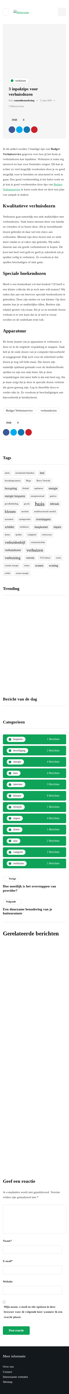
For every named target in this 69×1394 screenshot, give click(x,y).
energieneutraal (37, 496)
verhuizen (34, 550)
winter (27, 565)
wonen (39, 565)
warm (58, 558)
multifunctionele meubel (45, 511)
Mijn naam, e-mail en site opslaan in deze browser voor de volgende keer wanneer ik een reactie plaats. (33, 1312)
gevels (27, 504)
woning (53, 565)
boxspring (11, 488)
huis (39, 504)
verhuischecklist (38, 542)
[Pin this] (34, 129)
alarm (7, 473)
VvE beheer (45, 558)
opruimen (9, 519)
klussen (10, 511)
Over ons (8, 1366)
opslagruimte (24, 519)
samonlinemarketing (24, 100)
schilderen (24, 527)
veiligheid (31, 535)
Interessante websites (15, 1376)
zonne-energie (22, 573)
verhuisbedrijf (15, 542)
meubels (25, 511)
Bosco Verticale (43, 481)
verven (30, 557)
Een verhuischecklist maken (28, 1026)
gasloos (53, 496)
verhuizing (13, 558)
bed (42, 473)
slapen (57, 527)
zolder (7, 573)
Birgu (28, 481)
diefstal (25, 488)
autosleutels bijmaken (24, 473)
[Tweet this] (19, 129)
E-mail (8, 1261)
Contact (7, 1371)
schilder (9, 527)
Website (8, 1281)
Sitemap (7, 1381)
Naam (7, 1240)
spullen (19, 535)
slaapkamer (41, 527)
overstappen (43, 519)
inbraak (54, 503)
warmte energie (11, 565)
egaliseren (38, 488)
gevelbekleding (11, 504)
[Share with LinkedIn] (27, 129)
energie (53, 488)
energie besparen (15, 496)
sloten (7, 535)
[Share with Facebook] (12, 129)
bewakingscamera (13, 481)
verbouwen (47, 535)
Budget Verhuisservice (19, 410)
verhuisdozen (49, 410)
